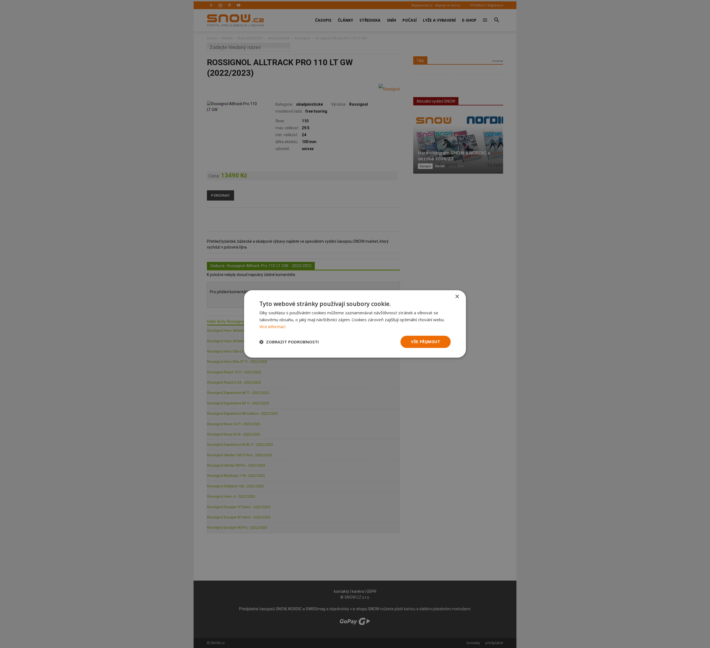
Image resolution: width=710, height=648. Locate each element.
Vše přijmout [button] (425, 341)
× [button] (457, 297)
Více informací (272, 326)
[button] (289, 341)
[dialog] (355, 324)
